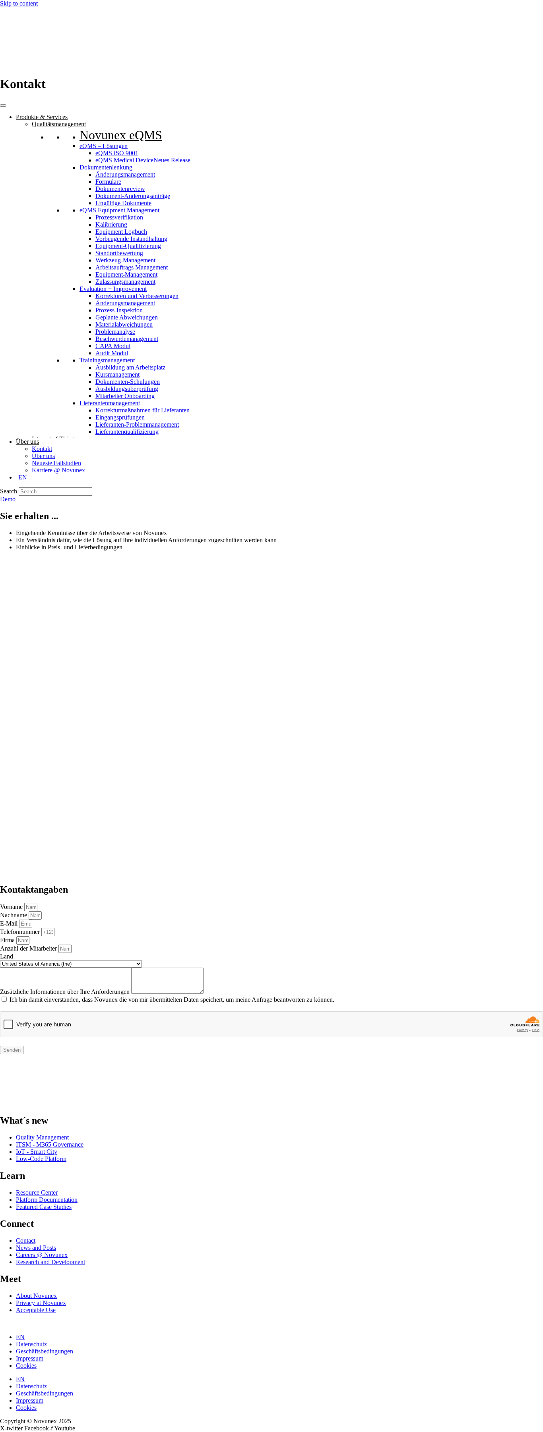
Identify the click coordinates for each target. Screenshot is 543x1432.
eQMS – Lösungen (104, 145)
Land (6, 956)
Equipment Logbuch (121, 231)
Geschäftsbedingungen (44, 1351)
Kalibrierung (111, 224)
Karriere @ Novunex (58, 470)
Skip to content (19, 3)
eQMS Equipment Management (119, 210)
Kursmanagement (117, 374)
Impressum (29, 1358)
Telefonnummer (20, 931)
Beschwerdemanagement (126, 338)
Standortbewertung (119, 253)
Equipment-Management (126, 274)
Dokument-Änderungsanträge (132, 195)
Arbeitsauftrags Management (131, 267)
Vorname (12, 906)
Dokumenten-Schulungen (127, 381)
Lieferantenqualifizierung (127, 431)
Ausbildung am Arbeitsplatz (130, 367)
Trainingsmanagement (107, 360)
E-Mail (9, 923)
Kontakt (42, 448)
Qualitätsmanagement (59, 124)
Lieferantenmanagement (110, 403)
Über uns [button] (27, 441)
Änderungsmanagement (125, 174)
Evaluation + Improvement (113, 288)
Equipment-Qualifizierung (128, 246)
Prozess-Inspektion (119, 310)
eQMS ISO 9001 (116, 153)
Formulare (108, 181)
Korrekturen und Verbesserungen (136, 296)
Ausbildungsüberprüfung (126, 388)
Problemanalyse (115, 331)
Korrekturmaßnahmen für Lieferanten (142, 410)
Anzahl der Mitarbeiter (29, 948)
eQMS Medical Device (142, 160)
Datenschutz (31, 1344)
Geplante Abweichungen (126, 317)
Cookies (26, 1365)
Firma (8, 940)
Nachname (14, 915)
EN (20, 1337)
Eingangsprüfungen (120, 417)
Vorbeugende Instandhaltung (131, 238)
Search (8, 491)
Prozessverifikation (119, 217)
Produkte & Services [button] (42, 117)
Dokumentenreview (120, 188)
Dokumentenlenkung (106, 167)
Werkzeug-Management (125, 260)
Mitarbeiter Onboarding (125, 396)
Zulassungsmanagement (125, 281)
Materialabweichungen (124, 324)
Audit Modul (111, 353)
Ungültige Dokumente (123, 203)
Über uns (43, 455)
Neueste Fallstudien (56, 463)
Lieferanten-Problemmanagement (137, 424)
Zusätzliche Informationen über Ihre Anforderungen (65, 991)
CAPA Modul (112, 346)
